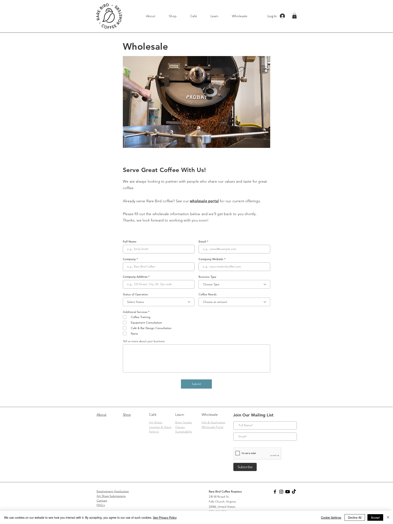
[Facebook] (275, 491)
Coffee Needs (208, 294)
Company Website (211, 259)
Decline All (354, 517)
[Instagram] (281, 491)
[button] (172, 16)
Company (129, 259)
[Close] (388, 517)
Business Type (207, 276)
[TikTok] (294, 491)
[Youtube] (287, 491)
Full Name (130, 241)
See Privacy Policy (165, 517)
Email (202, 241)
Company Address (135, 276)
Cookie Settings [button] (331, 517)
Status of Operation (135, 294)
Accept (375, 517)
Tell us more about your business (144, 341)
